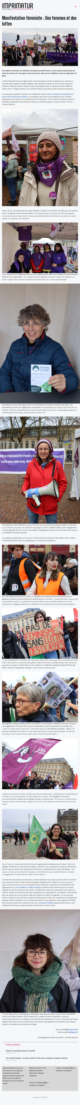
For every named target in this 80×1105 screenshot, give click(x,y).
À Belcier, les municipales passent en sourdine (20, 1051)
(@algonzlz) (73, 1032)
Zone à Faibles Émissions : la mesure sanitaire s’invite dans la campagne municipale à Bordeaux (37, 1058)
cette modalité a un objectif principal (28, 887)
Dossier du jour (11, 1053)
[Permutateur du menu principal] (75, 6)
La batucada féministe (46, 902)
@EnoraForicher (72, 1029)
